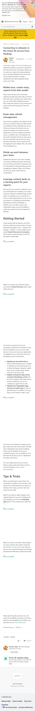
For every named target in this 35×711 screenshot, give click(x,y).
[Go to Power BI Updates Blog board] (5, 658)
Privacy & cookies (17, 701)
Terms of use (27, 701)
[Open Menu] (32, 26)
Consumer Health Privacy (26, 707)
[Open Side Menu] (2, 21)
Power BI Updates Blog (8, 26)
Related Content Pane (13, 547)
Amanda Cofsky (11, 59)
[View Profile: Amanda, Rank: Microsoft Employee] (5, 60)
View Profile (14, 652)
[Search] (20, 21)
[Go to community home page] (11, 21)
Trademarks (4, 704)
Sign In (31, 21)
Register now (6, 15)
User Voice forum (20, 622)
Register (25, 21)
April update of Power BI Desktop (18, 65)
